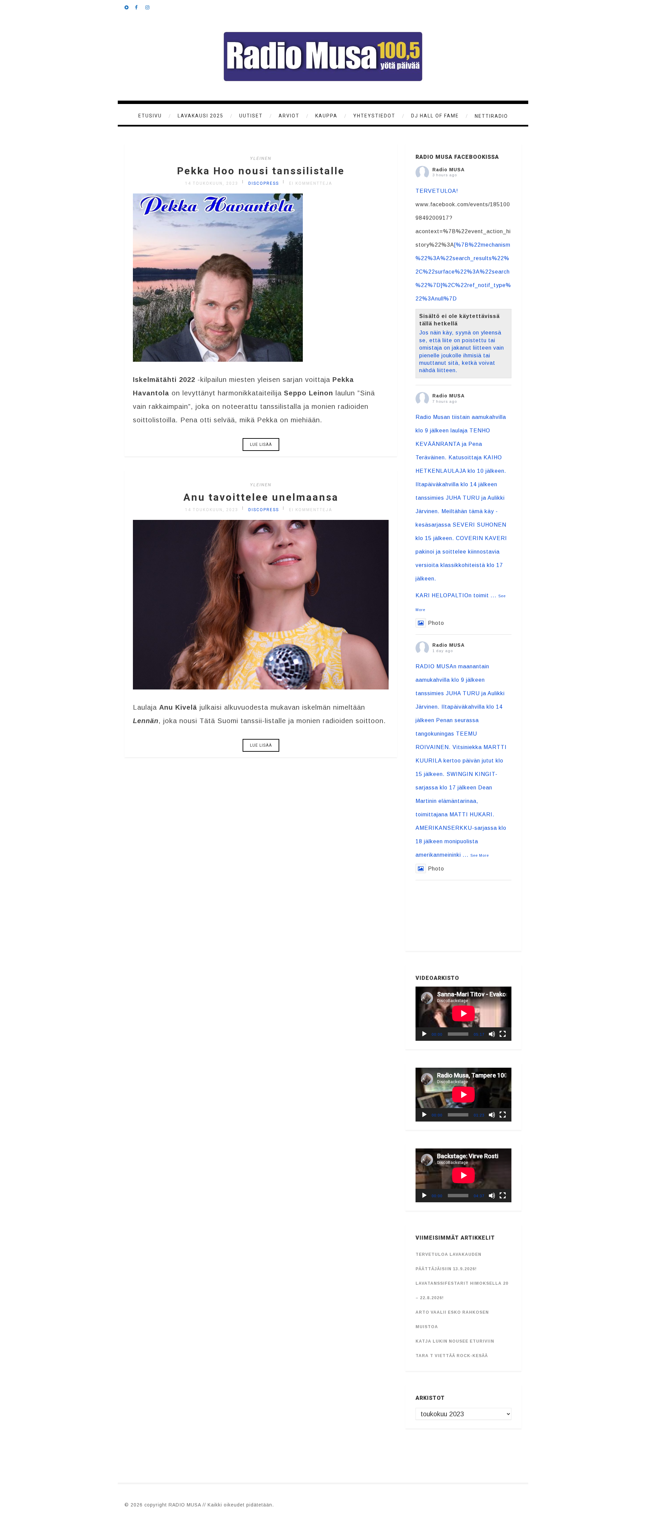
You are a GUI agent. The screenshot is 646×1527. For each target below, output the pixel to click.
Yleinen (261, 158)
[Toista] (424, 1034)
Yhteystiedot (374, 115)
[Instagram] (150, 6)
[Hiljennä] (492, 1034)
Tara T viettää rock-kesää (452, 1355)
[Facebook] (140, 6)
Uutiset (251, 115)
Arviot (289, 115)
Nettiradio (491, 116)
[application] (463, 1013)
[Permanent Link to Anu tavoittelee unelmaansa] (261, 687)
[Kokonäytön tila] (502, 1034)
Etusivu (150, 115)
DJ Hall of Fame (435, 115)
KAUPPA (326, 115)
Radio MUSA (448, 169)
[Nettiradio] (129, 6)
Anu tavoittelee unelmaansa (260, 497)
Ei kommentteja (310, 183)
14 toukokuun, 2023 (211, 183)
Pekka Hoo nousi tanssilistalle (261, 171)
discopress (263, 183)
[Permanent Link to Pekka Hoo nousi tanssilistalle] (218, 359)
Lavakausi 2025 (200, 115)
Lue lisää (261, 444)
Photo (436, 623)
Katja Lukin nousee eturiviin (455, 1341)
